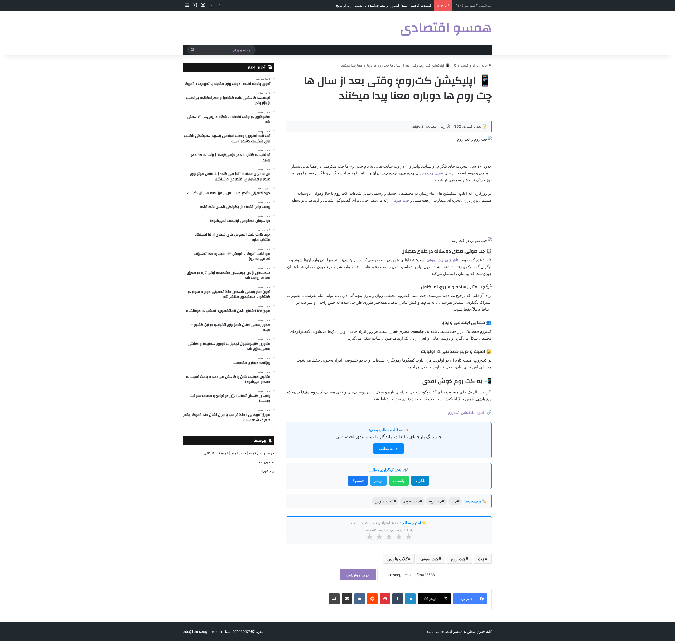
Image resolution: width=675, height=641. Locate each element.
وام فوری (267, 470)
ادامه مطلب (388, 448)
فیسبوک (357, 480)
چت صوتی (429, 558)
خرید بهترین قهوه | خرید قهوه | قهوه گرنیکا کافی (239, 453)
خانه (485, 65)
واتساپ (399, 480)
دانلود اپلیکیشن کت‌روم (467, 412)
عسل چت (435, 172)
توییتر (378, 480)
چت (481, 558)
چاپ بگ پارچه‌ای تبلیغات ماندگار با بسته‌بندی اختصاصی (388, 436)
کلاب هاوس (397, 558)
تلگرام (420, 480)
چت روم (458, 558)
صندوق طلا (266, 462)
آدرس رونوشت (358, 575)
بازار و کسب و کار (465, 65)
